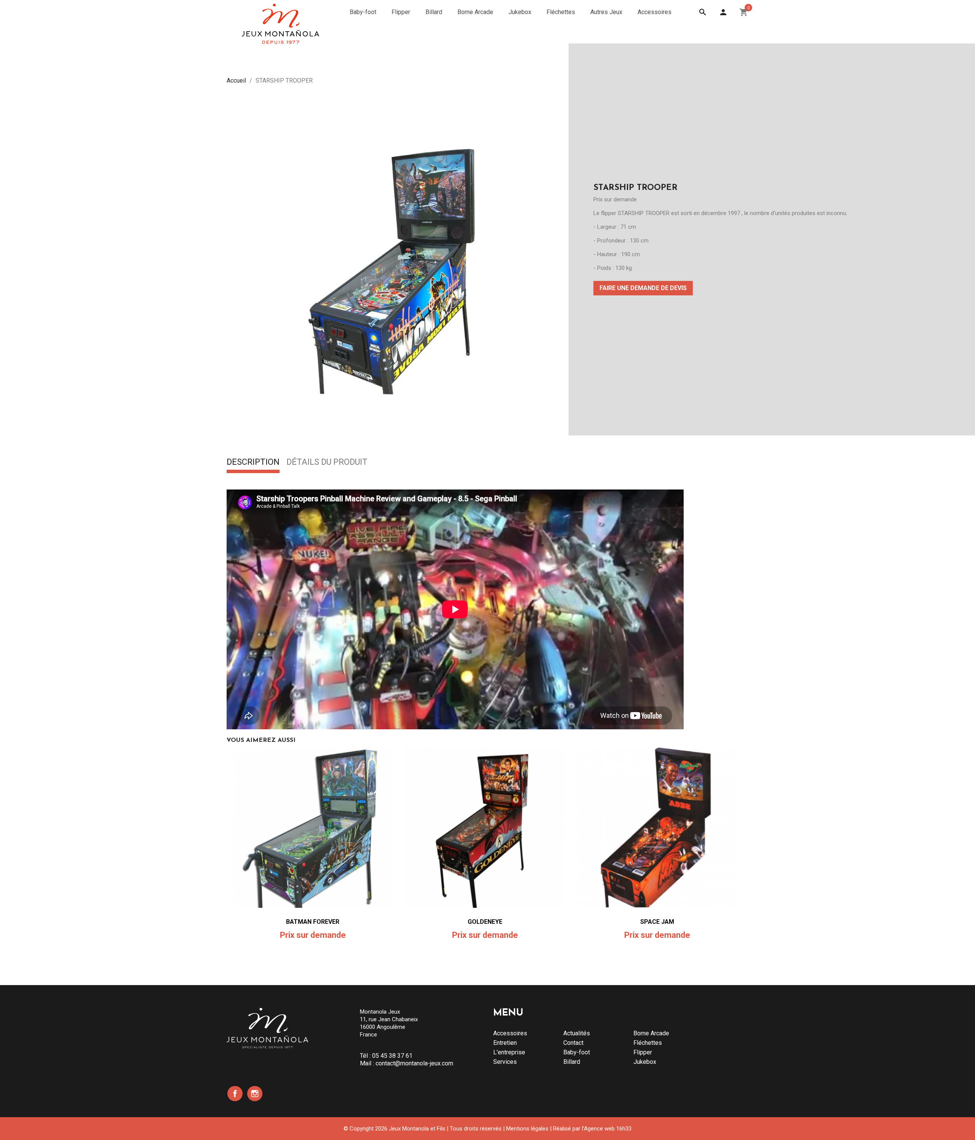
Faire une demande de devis (643, 288)
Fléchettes (647, 1042)
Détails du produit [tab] (327, 462)
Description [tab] (253, 462)
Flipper (642, 1052)
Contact (573, 1042)
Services (505, 1061)
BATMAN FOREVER (312, 921)
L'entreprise (509, 1052)
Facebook (235, 1093)
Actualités (576, 1033)
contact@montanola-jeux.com (414, 1063)
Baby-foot (576, 1052)
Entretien (505, 1042)
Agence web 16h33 (607, 1128)
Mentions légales (527, 1128)
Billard (571, 1061)
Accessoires (510, 1033)
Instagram (254, 1093)
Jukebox (644, 1061)
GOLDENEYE (485, 921)
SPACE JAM (657, 921)
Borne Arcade (651, 1033)
